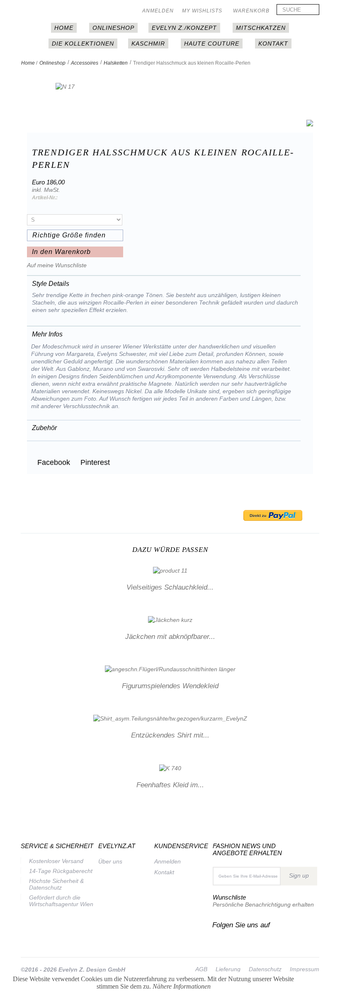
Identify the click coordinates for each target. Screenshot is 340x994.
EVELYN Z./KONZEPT (184, 27)
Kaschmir (148, 43)
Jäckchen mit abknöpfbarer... (170, 637)
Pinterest (94, 462)
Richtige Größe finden (69, 235)
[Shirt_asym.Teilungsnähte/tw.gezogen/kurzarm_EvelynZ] (170, 718)
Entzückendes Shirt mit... (170, 735)
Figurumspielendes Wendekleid (170, 686)
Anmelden (158, 11)
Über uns (110, 861)
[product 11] (170, 569)
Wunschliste (229, 897)
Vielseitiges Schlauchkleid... (170, 587)
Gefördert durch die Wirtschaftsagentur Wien (61, 900)
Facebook (52, 462)
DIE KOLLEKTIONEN (83, 43)
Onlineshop (113, 27)
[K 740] (170, 767)
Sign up (299, 875)
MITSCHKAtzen (261, 27)
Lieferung (228, 969)
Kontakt (273, 43)
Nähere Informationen (182, 986)
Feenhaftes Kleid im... (170, 785)
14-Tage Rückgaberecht (60, 871)
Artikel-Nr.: (45, 198)
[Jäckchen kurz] (170, 619)
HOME (63, 27)
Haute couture (211, 43)
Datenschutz (265, 969)
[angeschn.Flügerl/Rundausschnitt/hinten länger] (170, 668)
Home (28, 63)
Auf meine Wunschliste (57, 265)
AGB (201, 969)
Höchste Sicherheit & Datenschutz (56, 884)
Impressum (304, 969)
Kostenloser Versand (56, 861)
